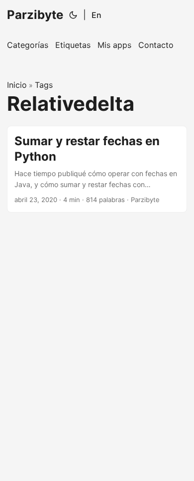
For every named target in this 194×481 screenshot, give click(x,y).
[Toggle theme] (73, 15)
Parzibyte (35, 14)
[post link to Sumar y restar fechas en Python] (97, 169)
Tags (44, 85)
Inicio (17, 85)
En (96, 15)
